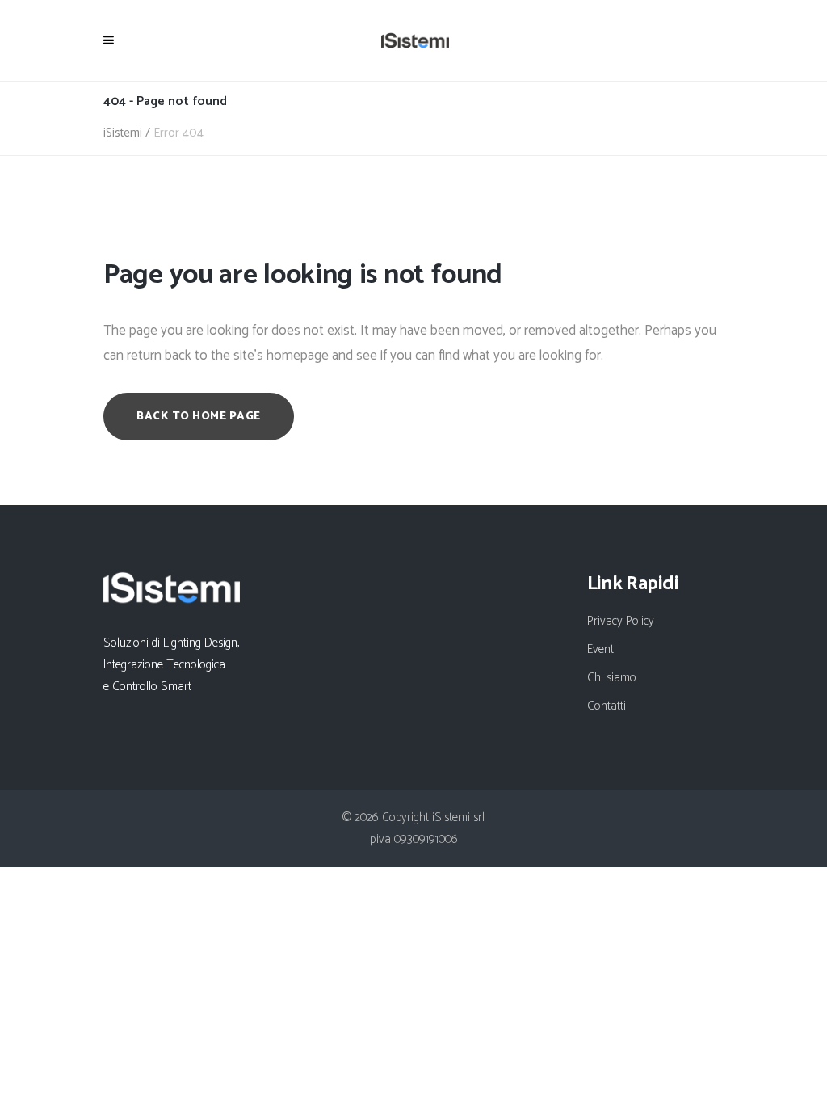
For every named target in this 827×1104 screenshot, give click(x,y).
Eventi (601, 649)
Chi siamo (611, 678)
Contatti (606, 706)
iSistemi (122, 133)
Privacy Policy (620, 621)
